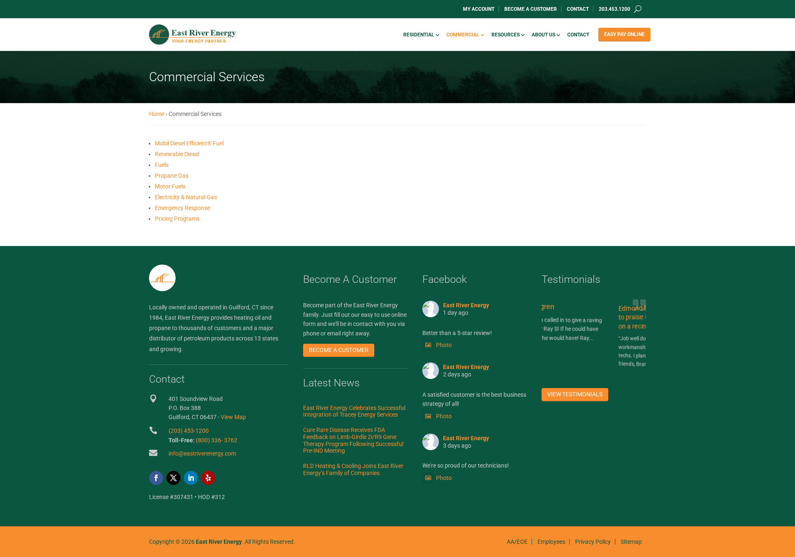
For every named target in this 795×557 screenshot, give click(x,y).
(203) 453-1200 (189, 430)
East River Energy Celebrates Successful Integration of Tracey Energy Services (354, 411)
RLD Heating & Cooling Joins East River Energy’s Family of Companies (353, 469)
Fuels (162, 165)
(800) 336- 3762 (216, 440)
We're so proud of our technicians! (465, 465)
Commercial (462, 35)
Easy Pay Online (624, 34)
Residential (418, 35)
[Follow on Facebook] (156, 478)
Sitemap (631, 541)
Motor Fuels (170, 186)
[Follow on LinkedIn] (191, 478)
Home (156, 114)
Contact (578, 9)
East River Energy (466, 305)
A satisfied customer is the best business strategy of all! (474, 399)
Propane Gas (171, 175)
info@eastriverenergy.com (202, 453)
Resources (505, 35)
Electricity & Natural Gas (186, 197)
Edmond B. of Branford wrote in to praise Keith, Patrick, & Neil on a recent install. (618, 315)
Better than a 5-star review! (457, 333)
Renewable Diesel (177, 154)
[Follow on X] (173, 478)
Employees (551, 541)
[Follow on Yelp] (208, 478)
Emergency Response (182, 208)
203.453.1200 (614, 9)
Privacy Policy (593, 541)
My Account (478, 9)
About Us (543, 35)
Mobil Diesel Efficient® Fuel (189, 143)
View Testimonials (574, 394)
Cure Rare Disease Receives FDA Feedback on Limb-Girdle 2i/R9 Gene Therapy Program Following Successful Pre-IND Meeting (353, 440)
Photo (444, 345)
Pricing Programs (177, 218)
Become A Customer (530, 9)
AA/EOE (517, 541)
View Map (233, 417)
